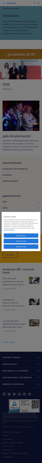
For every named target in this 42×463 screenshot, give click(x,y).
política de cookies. (9, 230)
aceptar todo (21, 246)
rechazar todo (21, 241)
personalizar (21, 235)
